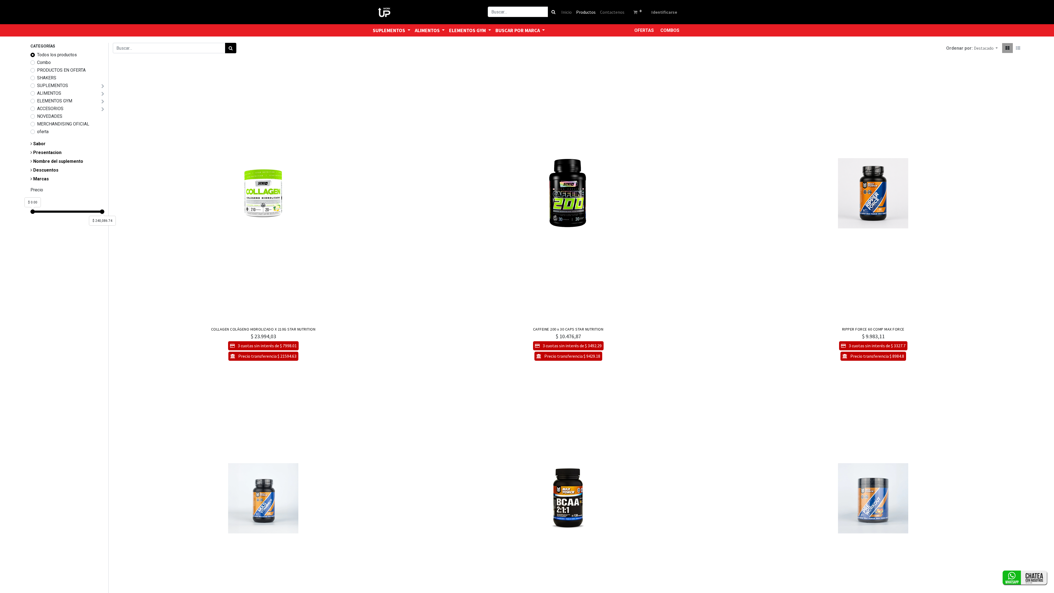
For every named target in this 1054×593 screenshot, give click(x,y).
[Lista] (1018, 48)
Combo (44, 62)
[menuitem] (566, 12)
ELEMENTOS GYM (54, 101)
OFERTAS (644, 30)
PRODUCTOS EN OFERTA (61, 70)
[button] (986, 48)
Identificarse (664, 12)
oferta (43, 131)
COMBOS (669, 30)
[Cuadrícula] (1007, 48)
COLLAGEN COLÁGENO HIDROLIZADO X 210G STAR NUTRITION (263, 329)
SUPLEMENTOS (52, 85)
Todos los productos (57, 54)
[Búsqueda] (553, 12)
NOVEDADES (49, 116)
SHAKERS (46, 77)
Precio (36, 189)
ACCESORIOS (50, 108)
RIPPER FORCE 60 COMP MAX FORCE (873, 329)
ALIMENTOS (49, 93)
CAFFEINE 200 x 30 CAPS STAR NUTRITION (568, 329)
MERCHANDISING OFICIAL (63, 124)
